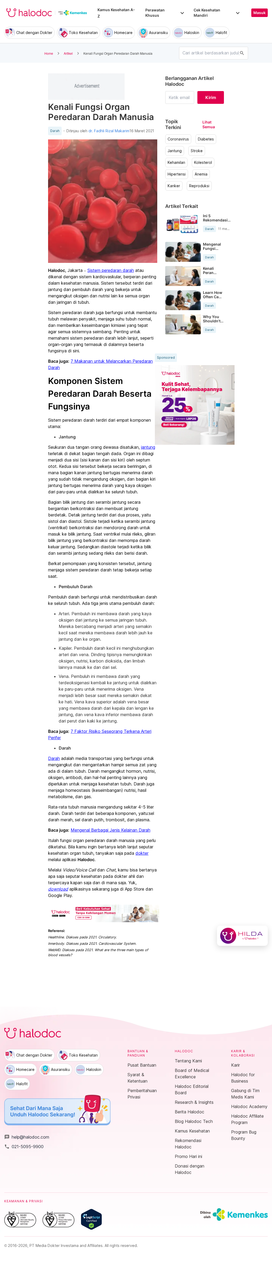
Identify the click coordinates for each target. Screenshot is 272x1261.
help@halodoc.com (26, 1137)
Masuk (259, 13)
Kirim (210, 97)
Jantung (175, 151)
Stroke (197, 151)
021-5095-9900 (24, 1146)
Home (48, 53)
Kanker (174, 186)
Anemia (201, 174)
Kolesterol (203, 162)
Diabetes (206, 139)
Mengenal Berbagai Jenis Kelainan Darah (110, 830)
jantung (148, 447)
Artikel (68, 53)
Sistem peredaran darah (110, 270)
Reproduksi (199, 186)
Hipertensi (177, 174)
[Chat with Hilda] (242, 936)
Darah (55, 131)
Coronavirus (178, 139)
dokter (141, 853)
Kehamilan (176, 162)
